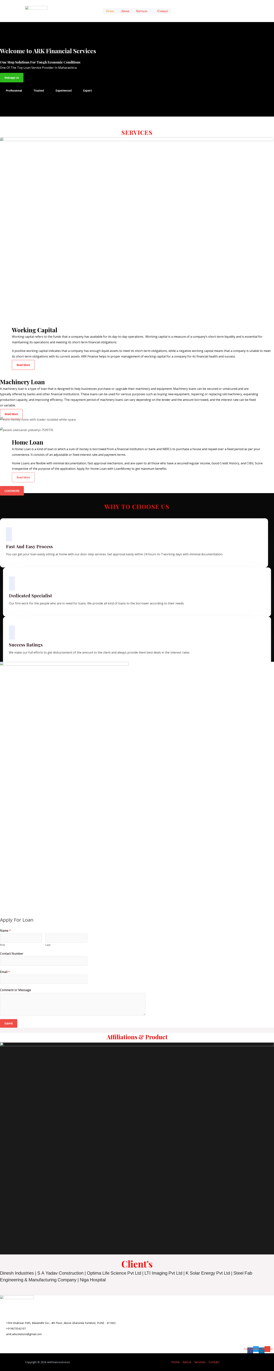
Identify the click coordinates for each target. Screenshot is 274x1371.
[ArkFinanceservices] (36, 11)
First (2, 945)
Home (175, 1362)
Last (47, 945)
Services (141, 11)
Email (5, 972)
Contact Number (11, 953)
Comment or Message (15, 990)
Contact (214, 1362)
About (187, 1362)
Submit (8, 1023)
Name (5, 931)
